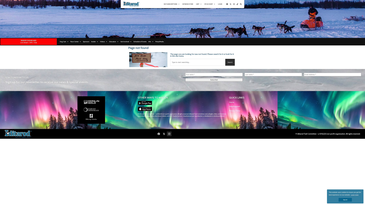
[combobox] (197, 62)
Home (231, 102)
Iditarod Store (187, 4)
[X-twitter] (230, 4)
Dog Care (63, 42)
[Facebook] (227, 4)
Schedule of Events (139, 42)
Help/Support (234, 106)
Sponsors (86, 42)
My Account (208, 4)
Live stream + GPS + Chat (28, 42)
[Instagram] (234, 4)
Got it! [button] (345, 200)
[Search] (240, 4)
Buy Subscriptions (170, 4)
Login (220, 4)
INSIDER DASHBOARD (28, 40)
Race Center (74, 42)
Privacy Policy (234, 111)
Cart (197, 4)
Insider (93, 42)
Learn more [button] (355, 195)
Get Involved (124, 42)
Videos (102, 42)
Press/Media (159, 42)
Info (149, 42)
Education (112, 42)
